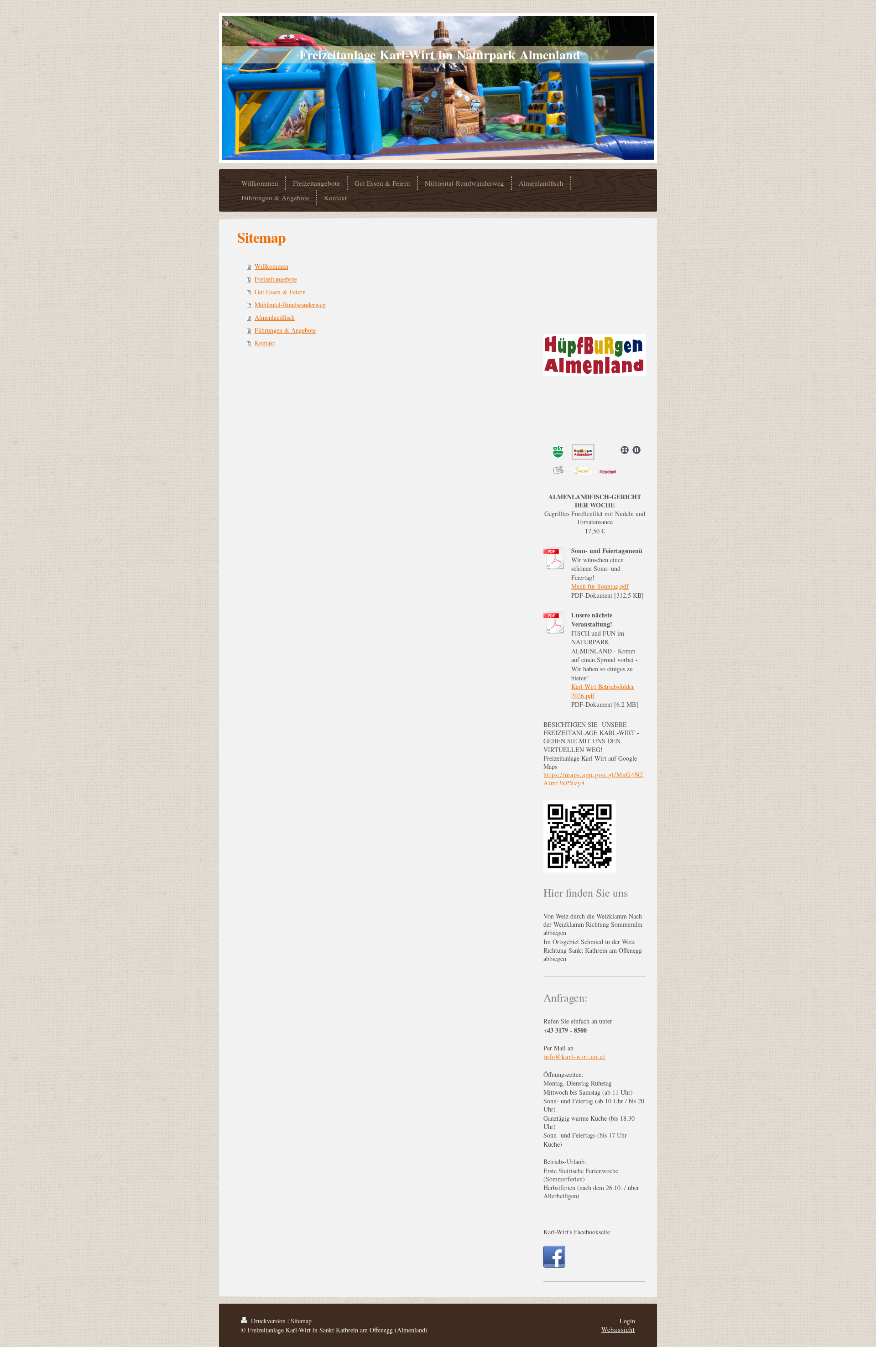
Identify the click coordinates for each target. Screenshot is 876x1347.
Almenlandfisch (275, 317)
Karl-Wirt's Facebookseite (576, 1231)
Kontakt (265, 343)
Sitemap (301, 1320)
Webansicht (618, 1329)
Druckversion (268, 1320)
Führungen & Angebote (285, 330)
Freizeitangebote (276, 279)
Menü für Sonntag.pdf (600, 586)
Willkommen (271, 266)
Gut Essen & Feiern (280, 291)
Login (627, 1320)
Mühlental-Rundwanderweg (290, 304)
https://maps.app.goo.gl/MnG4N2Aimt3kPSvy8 (593, 778)
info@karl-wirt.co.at (574, 1056)
